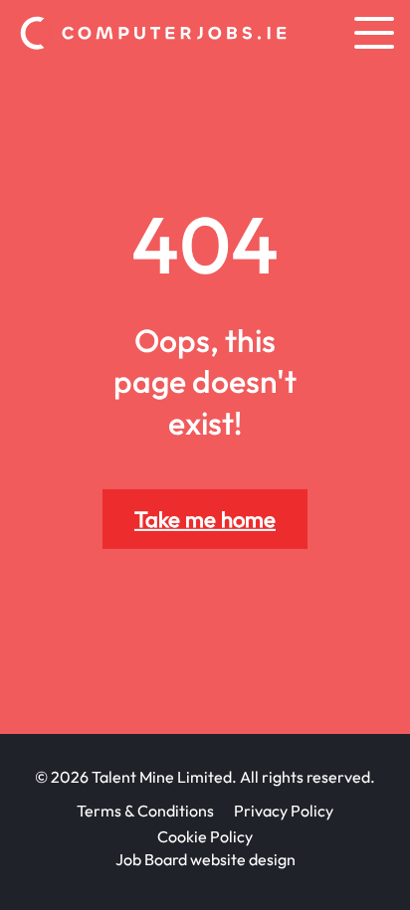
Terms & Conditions (145, 810)
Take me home (205, 518)
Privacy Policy (283, 810)
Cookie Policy (205, 836)
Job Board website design (205, 859)
